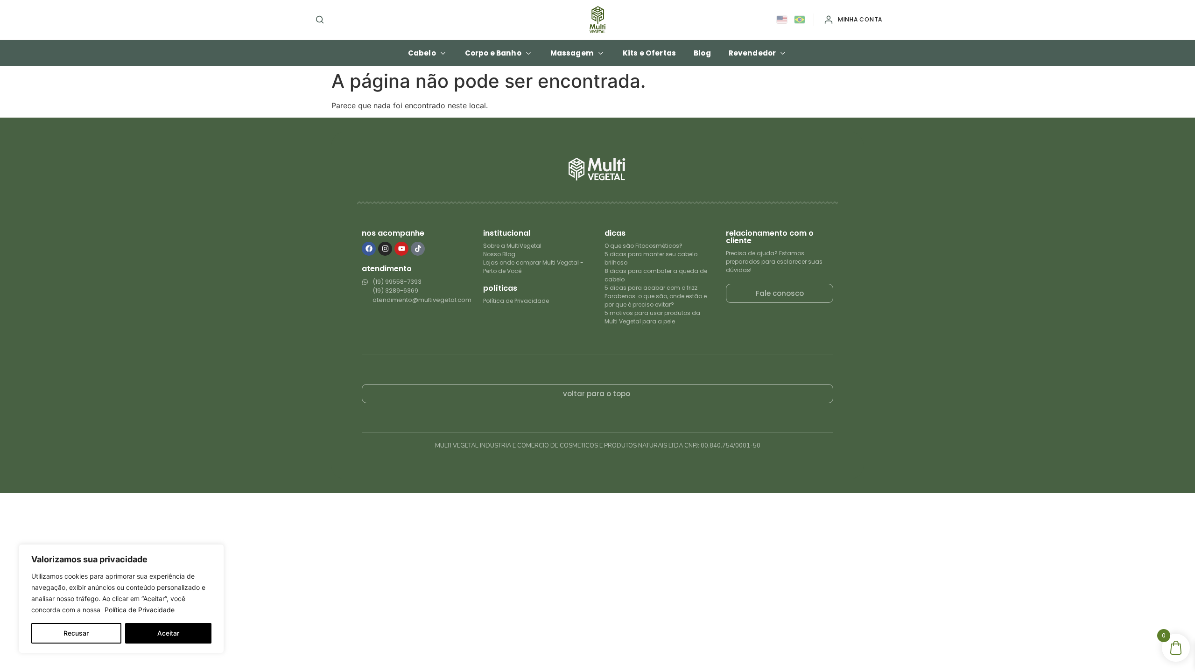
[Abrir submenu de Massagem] (601, 53)
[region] (121, 598)
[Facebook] (369, 249)
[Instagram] (385, 249)
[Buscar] (320, 19)
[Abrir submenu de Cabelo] (443, 53)
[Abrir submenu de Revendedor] (783, 53)
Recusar (76, 633)
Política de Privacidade (140, 610)
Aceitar (168, 633)
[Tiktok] (418, 249)
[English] (782, 20)
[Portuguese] (800, 20)
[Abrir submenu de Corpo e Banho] (528, 53)
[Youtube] (401, 249)
